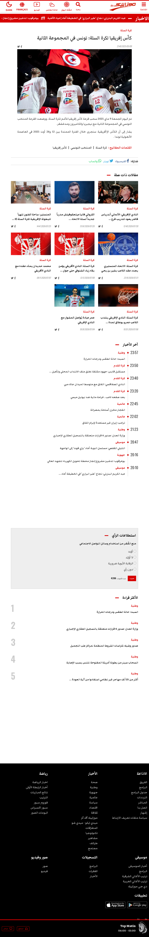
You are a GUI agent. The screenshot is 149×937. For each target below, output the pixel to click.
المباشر (142, 802)
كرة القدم (119, 366)
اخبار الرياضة (40, 782)
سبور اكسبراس (39, 807)
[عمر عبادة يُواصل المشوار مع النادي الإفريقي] (74, 295)
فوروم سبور (41, 802)
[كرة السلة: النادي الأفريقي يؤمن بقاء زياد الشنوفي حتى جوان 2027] (74, 244)
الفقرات (93, 871)
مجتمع (93, 848)
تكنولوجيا (92, 833)
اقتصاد (93, 807)
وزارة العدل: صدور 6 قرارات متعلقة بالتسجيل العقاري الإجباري (89, 436)
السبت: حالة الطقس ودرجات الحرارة (104, 359)
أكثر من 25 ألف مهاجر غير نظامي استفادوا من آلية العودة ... (103, 680)
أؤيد (130, 551)
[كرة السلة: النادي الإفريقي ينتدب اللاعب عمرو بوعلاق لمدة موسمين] (118, 295)
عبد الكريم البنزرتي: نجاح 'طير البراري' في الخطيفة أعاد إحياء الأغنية (95, 18)
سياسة (93, 802)
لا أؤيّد (129, 557)
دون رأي (128, 569)
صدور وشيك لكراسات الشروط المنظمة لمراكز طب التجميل (104, 646)
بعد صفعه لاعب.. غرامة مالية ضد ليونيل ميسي (98, 397)
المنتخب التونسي (81, 147)
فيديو (44, 871)
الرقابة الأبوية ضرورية (120, 563)
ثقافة (94, 812)
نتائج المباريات (39, 792)
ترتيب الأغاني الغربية (135, 881)
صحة (94, 782)
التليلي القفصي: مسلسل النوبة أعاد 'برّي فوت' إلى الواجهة (92, 448)
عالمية (121, 404)
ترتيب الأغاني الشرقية (134, 876)
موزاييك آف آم (89, 818)
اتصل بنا (142, 807)
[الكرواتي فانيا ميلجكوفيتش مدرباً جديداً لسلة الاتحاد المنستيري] (74, 192)
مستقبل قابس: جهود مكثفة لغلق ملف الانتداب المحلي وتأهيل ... (87, 372)
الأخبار (94, 876)
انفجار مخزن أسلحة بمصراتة (107, 410)
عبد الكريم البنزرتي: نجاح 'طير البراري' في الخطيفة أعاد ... (92, 474)
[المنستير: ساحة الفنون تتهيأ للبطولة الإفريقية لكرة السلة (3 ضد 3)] (31, 192)
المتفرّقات (91, 828)
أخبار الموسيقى (137, 866)
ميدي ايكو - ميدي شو (85, 823)
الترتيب (43, 797)
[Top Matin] (142, 933)
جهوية (121, 455)
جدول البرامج (139, 792)
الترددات (142, 797)
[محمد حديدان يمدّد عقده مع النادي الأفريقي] (31, 244)
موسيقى (120, 442)
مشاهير (93, 838)
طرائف (94, 843)
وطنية (121, 353)
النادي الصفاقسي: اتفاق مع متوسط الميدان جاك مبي (94, 384)
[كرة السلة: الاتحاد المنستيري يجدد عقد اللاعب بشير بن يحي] (118, 244)
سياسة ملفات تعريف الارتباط (129, 818)
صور (45, 866)
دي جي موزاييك (137, 886)
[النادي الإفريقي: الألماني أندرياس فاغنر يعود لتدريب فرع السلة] (118, 192)
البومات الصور (39, 812)
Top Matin (128, 925)
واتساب (93, 161)
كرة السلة (126, 30)
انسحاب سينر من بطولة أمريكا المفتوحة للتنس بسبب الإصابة (102, 663)
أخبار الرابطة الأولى (37, 787)
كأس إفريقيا (60, 147)
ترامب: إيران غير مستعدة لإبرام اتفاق (103, 423)
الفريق (143, 782)
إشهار (143, 812)
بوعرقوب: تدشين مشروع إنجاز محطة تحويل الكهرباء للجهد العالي (86, 461)
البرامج (143, 787)
